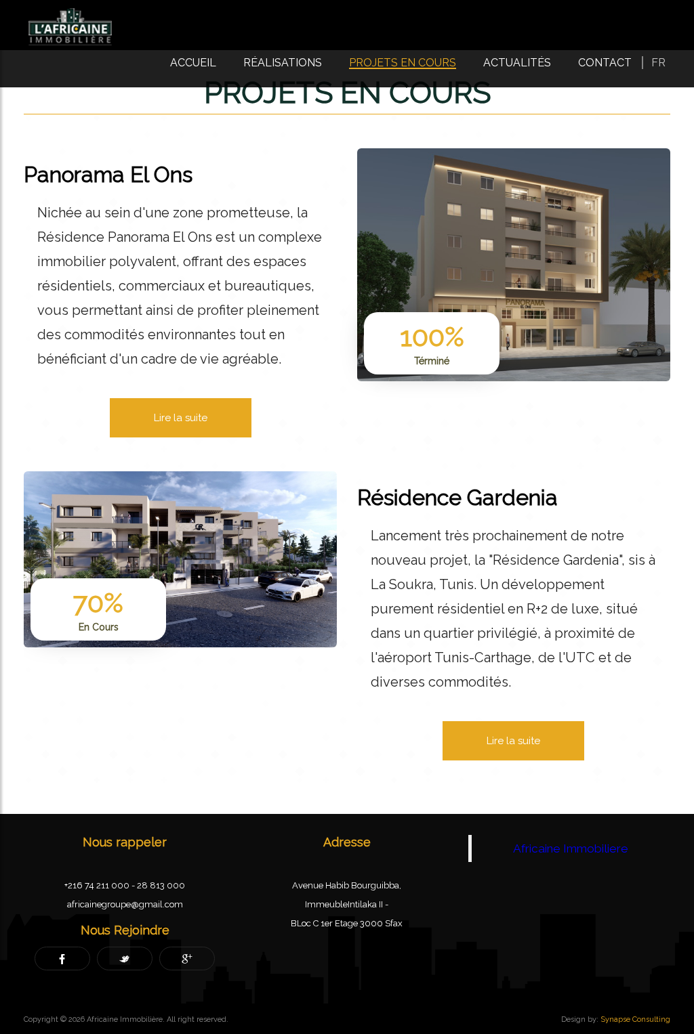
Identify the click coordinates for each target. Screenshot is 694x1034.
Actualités (517, 62)
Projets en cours (402, 62)
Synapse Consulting (635, 1019)
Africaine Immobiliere (570, 848)
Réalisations (282, 62)
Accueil (193, 62)
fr (658, 62)
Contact (605, 62)
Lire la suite (180, 418)
